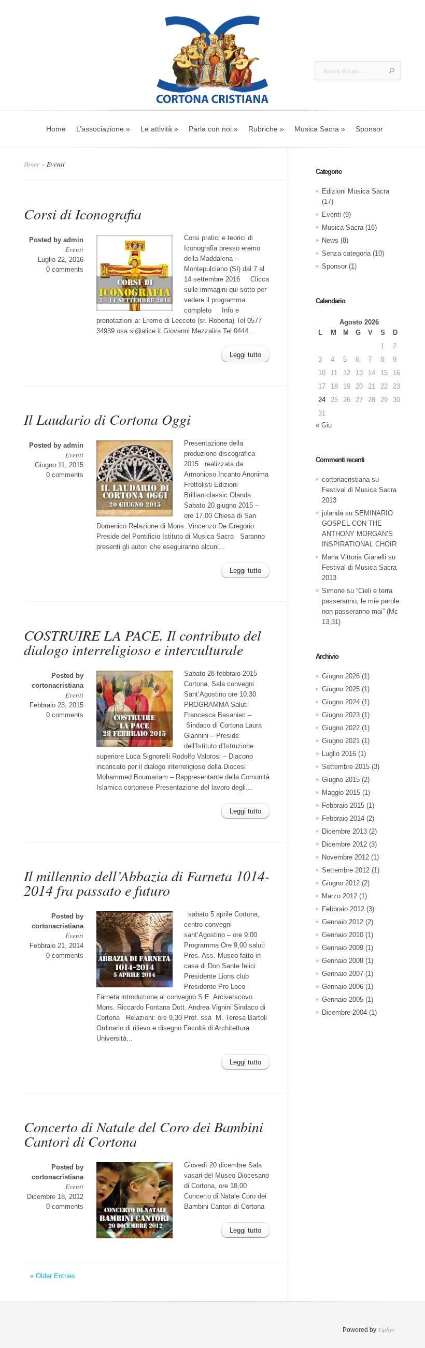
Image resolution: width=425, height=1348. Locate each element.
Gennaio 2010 (342, 935)
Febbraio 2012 (343, 909)
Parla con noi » (213, 129)
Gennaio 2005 (342, 999)
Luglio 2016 (339, 754)
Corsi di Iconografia (82, 214)
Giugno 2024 (341, 702)
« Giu (324, 425)
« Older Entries (52, 1276)
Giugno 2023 (341, 715)
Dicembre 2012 (344, 844)
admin (73, 240)
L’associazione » (103, 129)
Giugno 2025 (341, 689)
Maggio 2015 (341, 792)
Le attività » (159, 129)
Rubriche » (266, 129)
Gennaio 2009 (342, 948)
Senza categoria (346, 253)
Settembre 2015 (346, 767)
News (330, 240)
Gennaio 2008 (342, 961)
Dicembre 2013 (344, 831)
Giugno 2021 (341, 741)
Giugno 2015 (341, 779)
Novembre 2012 (345, 857)
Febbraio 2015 (343, 805)
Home (56, 129)
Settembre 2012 (346, 870)
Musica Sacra (342, 227)
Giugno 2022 (341, 728)
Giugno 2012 (341, 883)
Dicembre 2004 (344, 1012)
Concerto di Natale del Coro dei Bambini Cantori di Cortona (143, 1134)
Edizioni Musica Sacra (355, 191)
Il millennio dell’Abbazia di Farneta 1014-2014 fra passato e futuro (147, 883)
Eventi (74, 249)
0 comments (64, 269)
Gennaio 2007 (342, 973)
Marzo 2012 (339, 896)
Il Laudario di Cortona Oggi (107, 419)
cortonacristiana (57, 685)
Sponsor (369, 129)
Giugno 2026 (341, 676)
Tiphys (386, 1329)
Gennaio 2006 (342, 986)
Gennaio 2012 (342, 922)
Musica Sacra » (319, 129)
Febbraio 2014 (343, 818)
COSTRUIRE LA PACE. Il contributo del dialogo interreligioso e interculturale (142, 642)
